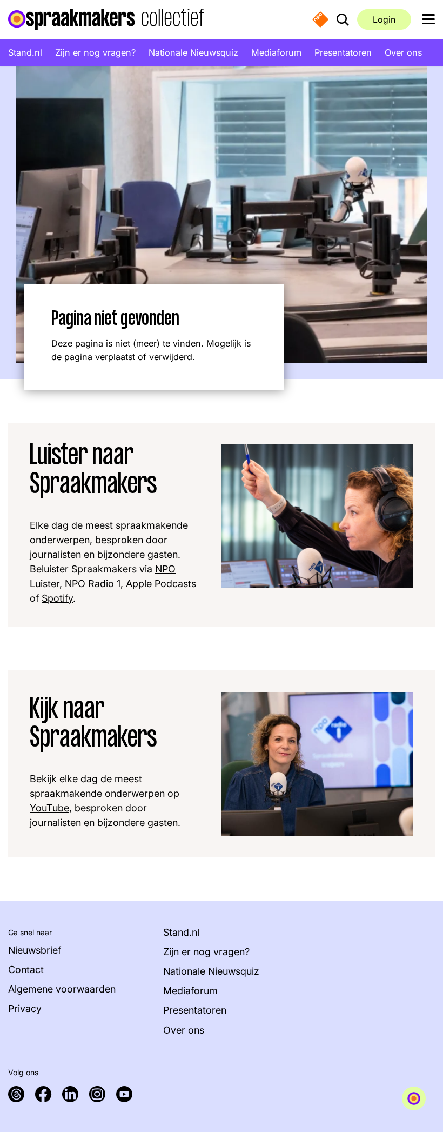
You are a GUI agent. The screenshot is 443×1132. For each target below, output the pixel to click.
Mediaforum (276, 52)
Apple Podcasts (161, 583)
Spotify (57, 598)
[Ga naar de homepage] (106, 19)
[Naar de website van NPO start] (320, 19)
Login (384, 19)
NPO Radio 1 (92, 583)
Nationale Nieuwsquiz (193, 52)
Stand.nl (25, 52)
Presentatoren (343, 52)
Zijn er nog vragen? (95, 52)
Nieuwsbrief (34, 950)
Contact (26, 969)
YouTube (49, 808)
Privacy (25, 1008)
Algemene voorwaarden (62, 989)
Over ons (403, 52)
